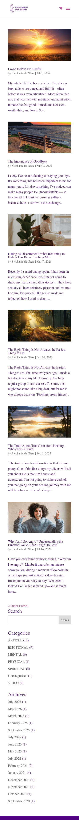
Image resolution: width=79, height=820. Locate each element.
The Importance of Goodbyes (27, 161)
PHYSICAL (16, 661)
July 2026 (14, 701)
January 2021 (17, 772)
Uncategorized (17, 675)
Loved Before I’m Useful (24, 68)
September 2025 (19, 730)
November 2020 (18, 786)
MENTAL (15, 654)
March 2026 (16, 715)
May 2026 (15, 708)
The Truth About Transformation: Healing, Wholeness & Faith (36, 447)
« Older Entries (18, 605)
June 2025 (15, 744)
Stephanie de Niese (23, 73)
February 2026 (18, 723)
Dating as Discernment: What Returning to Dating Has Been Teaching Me (36, 255)
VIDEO (13, 682)
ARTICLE (15, 640)
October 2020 (17, 794)
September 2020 (19, 801)
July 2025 (14, 737)
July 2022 (14, 758)
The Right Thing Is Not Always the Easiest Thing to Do (37, 351)
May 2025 (15, 751)
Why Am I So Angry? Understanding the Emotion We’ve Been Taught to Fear (35, 543)
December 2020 (18, 779)
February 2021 (18, 765)
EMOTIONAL (18, 647)
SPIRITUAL (16, 668)
